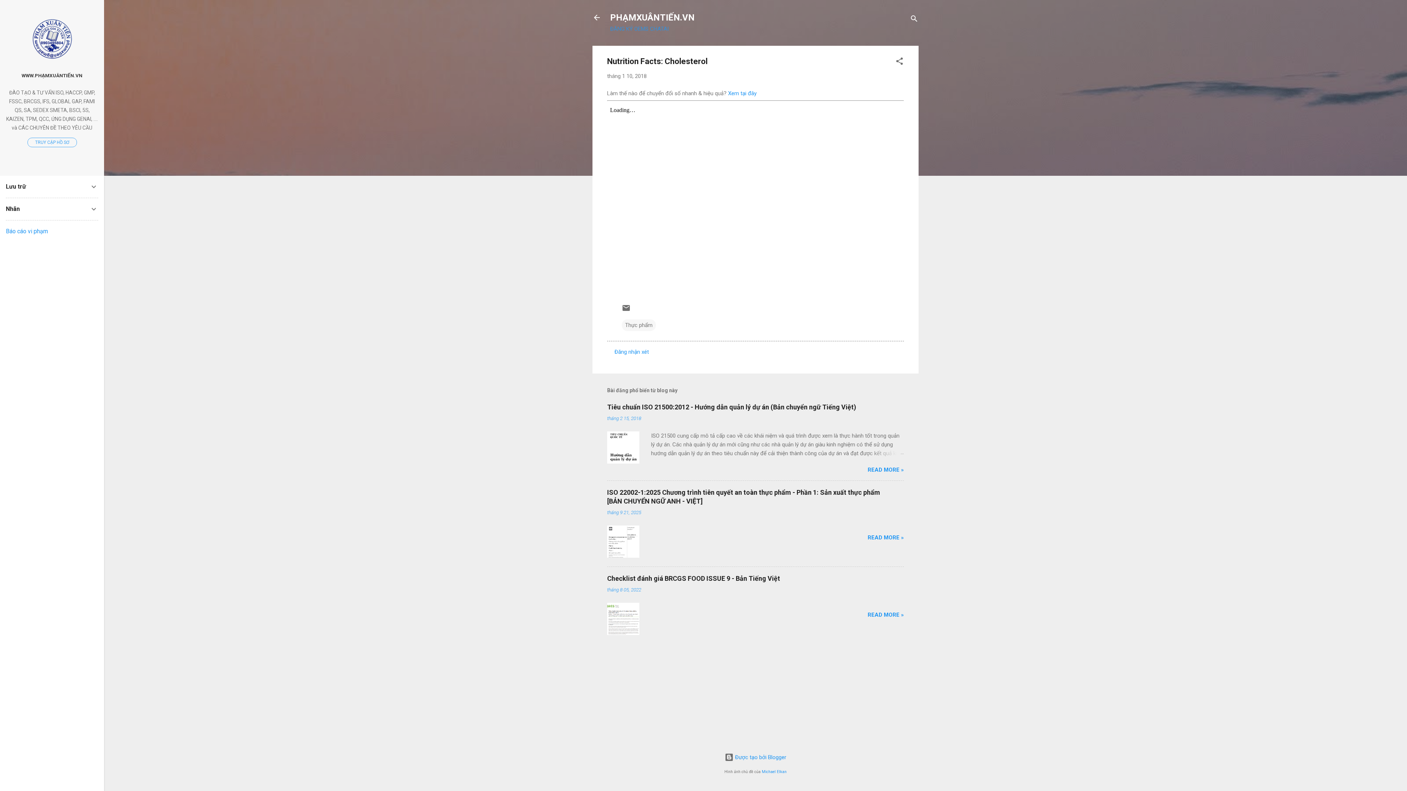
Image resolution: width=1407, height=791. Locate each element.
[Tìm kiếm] (914, 20)
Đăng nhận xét (631, 352)
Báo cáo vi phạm (27, 231)
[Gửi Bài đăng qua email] (626, 310)
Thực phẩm (639, 325)
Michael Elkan (774, 771)
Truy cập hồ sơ (52, 142)
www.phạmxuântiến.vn (52, 75)
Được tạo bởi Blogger (760, 757)
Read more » (886, 470)
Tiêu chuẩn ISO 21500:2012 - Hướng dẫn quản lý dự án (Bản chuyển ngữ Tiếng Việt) (731, 407)
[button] (899, 62)
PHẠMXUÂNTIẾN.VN (652, 17)
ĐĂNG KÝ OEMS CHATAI (639, 29)
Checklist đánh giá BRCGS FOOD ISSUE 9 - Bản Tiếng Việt (693, 578)
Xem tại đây (742, 93)
